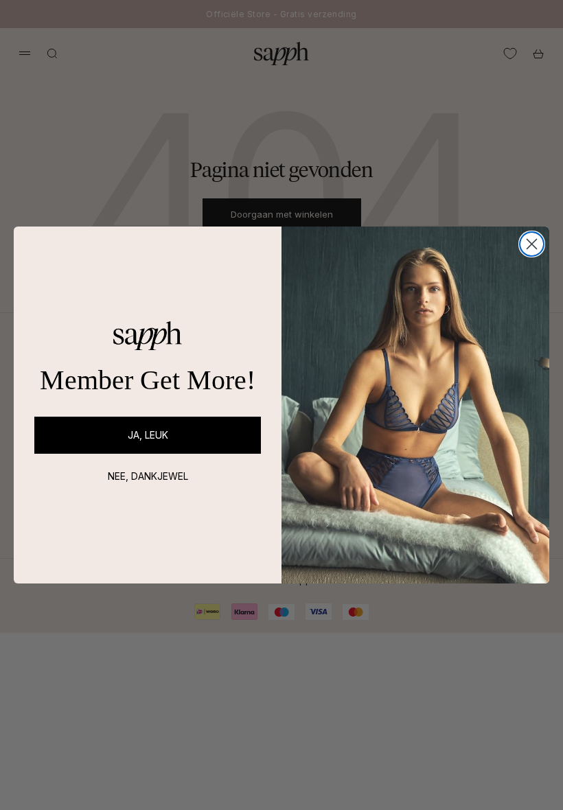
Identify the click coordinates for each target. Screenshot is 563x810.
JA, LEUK (148, 435)
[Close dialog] (532, 244)
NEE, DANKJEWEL (148, 476)
